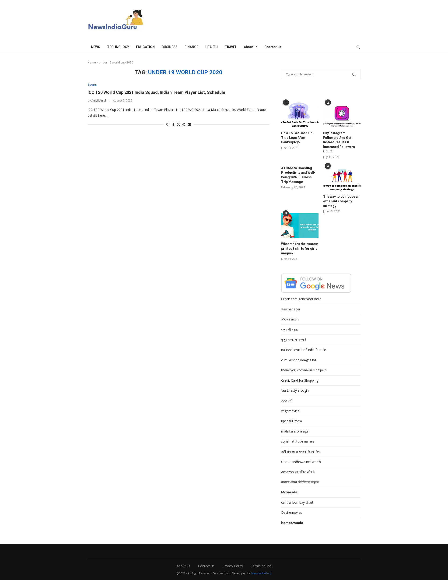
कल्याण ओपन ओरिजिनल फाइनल (300, 482)
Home (92, 62)
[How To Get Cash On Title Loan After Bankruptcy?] (299, 114)
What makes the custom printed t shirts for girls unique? (299, 248)
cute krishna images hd (298, 360)
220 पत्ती (286, 400)
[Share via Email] (189, 124)
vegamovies (290, 411)
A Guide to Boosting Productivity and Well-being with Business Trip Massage (298, 175)
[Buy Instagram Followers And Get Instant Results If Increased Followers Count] (341, 114)
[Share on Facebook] (174, 124)
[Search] (358, 47)
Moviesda (289, 492)
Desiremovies (291, 512)
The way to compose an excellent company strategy (341, 201)
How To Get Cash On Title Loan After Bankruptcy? (296, 137)
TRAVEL (231, 47)
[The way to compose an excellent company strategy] (341, 178)
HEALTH (211, 47)
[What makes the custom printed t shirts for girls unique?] (299, 225)
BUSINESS (170, 47)
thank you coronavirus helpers (304, 370)
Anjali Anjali (99, 100)
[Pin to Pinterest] (183, 124)
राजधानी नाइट (289, 329)
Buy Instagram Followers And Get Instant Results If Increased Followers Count (339, 142)
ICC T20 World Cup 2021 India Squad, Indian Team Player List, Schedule (156, 92)
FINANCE (191, 47)
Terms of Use (261, 566)
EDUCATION (145, 47)
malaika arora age (294, 431)
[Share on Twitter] (178, 124)
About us (250, 47)
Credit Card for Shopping (299, 380)
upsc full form (291, 421)
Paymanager (290, 309)
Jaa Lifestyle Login (295, 390)
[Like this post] (167, 124)
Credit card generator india (301, 299)
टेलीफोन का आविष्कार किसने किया (300, 451)
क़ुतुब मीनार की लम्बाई (293, 339)
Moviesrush (290, 319)
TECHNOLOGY (118, 47)
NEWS (95, 47)
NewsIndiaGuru (261, 573)
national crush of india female (303, 350)
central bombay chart (297, 502)
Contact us (272, 47)
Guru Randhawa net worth (301, 462)
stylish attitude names (297, 441)
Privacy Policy (232, 566)
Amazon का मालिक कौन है (298, 472)
